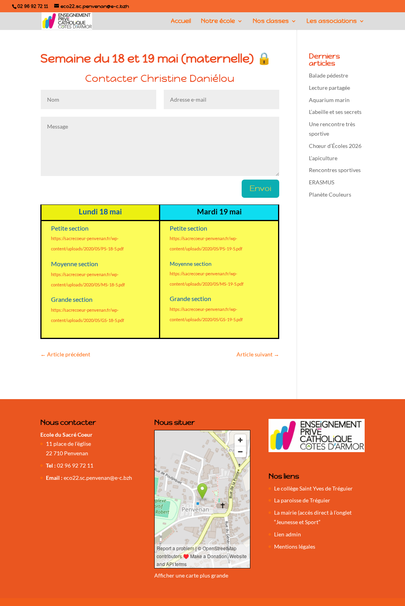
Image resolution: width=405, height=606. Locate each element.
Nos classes (271, 21)
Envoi (260, 188)
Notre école (218, 21)
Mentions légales (294, 546)
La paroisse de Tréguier (302, 500)
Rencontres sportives (335, 170)
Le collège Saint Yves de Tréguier (313, 488)
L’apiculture (323, 158)
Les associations (332, 21)
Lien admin (287, 534)
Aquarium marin (329, 100)
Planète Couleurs (330, 194)
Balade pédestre (328, 75)
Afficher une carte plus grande (191, 575)
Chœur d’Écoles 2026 (335, 145)
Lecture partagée (329, 87)
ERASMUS (321, 182)
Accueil (181, 21)
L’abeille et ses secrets (335, 111)
